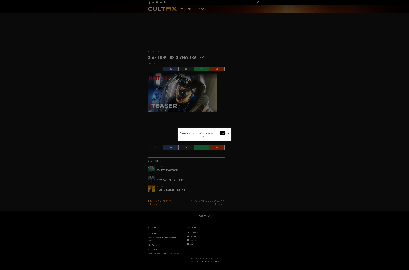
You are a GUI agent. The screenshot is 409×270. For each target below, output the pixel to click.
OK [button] (223, 133)
